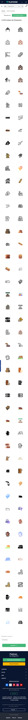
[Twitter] (10, 685)
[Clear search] (19, 6)
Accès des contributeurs (14, 660)
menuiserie (4, 639)
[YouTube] (21, 685)
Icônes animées (11, 11)
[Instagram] (17, 685)
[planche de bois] (20, 181)
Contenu (3, 669)
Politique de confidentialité (19, 697)
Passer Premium (14, 664)
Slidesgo (20, 717)
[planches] (8, 206)
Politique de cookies (7, 698)
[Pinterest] (14, 685)
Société (3, 678)
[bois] (8, 55)
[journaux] (8, 92)
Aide (2, 675)
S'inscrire (14, 693)
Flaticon (14, 717)
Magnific (8, 717)
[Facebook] (7, 685)
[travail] (8, 80)
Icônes (3, 11)
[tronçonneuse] (20, 143)
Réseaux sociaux (14, 681)
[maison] (8, 181)
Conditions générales (7, 697)
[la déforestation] (20, 193)
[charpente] (8, 29)
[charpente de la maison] (20, 29)
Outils (3, 672)
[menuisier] (8, 168)
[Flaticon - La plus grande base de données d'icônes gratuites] (12, 2)
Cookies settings (14, 700)
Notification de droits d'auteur (20, 698)
